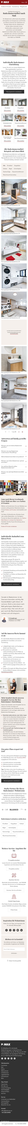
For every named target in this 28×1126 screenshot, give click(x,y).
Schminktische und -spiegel (7, 137)
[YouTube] (17, 930)
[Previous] (3, 809)
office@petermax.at (6, 1110)
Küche (3, 1069)
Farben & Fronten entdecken (9, 526)
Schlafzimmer (5, 1073)
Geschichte (4, 1084)
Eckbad (5, 168)
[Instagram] (10, 930)
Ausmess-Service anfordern (14, 890)
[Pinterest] (14, 930)
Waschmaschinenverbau (20, 138)
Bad (2, 1067)
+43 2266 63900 (6, 1112)
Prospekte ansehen (14, 869)
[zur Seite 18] (22, 432)
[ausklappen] (26, 446)
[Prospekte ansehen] (14, 856)
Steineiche (19, 520)
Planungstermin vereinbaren (14, 92)
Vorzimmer (4, 1065)
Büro (2, 1078)
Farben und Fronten (10, 510)
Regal (10, 168)
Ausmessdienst (5, 1101)
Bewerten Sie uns (5, 1105)
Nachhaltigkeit (5, 1089)
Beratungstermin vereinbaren (12, 781)
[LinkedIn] (21, 930)
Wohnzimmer (4, 1071)
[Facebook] (6, 930)
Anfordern (14, 953)
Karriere (3, 1093)
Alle (4, 165)
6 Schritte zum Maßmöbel (8, 1099)
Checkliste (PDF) (21, 757)
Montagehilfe (5, 1103)
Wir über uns (4, 1086)
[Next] (25, 809)
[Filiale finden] (14, 897)
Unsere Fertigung (6, 1088)
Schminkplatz (17, 168)
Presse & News (5, 1091)
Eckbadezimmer (7, 123)
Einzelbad (7, 107)
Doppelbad (21, 107)
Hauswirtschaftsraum (20, 123)
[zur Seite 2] (19, 432)
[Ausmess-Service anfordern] (14, 875)
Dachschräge (6, 171)
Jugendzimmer (5, 1074)
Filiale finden (14, 910)
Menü (23, 2)
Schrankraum (4, 1076)
